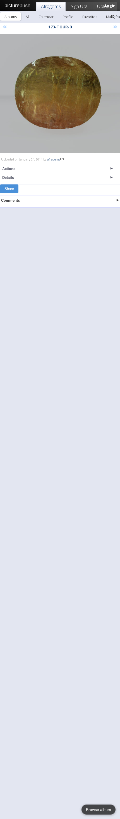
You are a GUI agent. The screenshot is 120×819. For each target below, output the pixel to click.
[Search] (112, 16)
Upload (104, 6)
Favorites (89, 16)
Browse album (98, 809)
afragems (53, 159)
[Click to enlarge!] (60, 93)
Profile (68, 16)
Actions (8, 169)
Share (9, 189)
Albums (10, 16)
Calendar (46, 16)
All (28, 16)
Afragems (51, 6)
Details (8, 178)
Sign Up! (79, 6)
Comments (10, 200)
